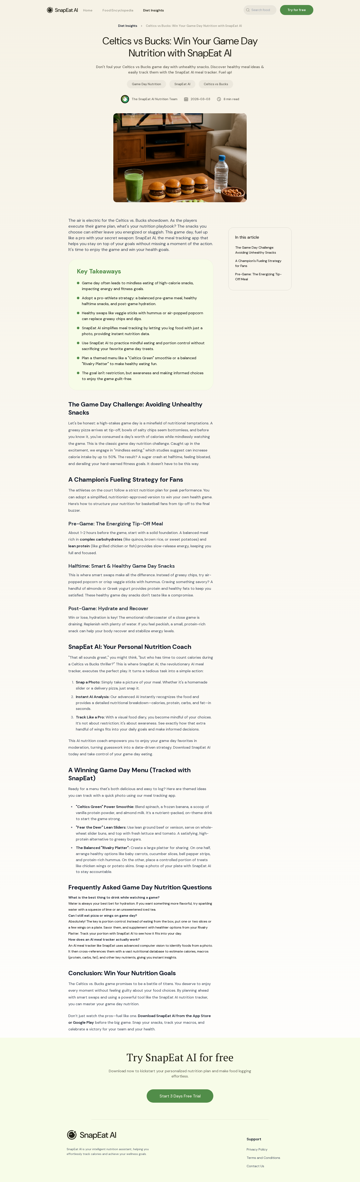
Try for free (297, 10)
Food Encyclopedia (117, 10)
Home (87, 10)
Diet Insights (153, 10)
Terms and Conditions (263, 1158)
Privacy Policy (257, 1149)
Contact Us (255, 1166)
